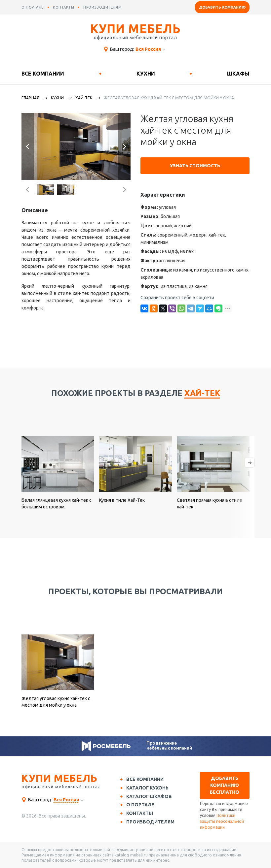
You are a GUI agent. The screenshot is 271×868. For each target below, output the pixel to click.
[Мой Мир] (209, 308)
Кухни (145, 74)
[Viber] (172, 308)
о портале (32, 7)
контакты (63, 7)
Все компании (42, 74)
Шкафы (238, 74)
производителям (102, 7)
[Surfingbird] (200, 308)
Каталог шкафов (149, 796)
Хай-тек (83, 98)
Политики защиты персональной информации (222, 821)
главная (30, 98)
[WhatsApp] (181, 308)
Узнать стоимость (195, 165)
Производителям (150, 821)
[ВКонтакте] (144, 308)
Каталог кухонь (147, 787)
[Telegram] (191, 308)
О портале (140, 804)
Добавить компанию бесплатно (224, 785)
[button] (27, 146)
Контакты (139, 813)
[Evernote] (218, 308)
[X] (163, 308)
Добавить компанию (222, 7)
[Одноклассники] (154, 308)
